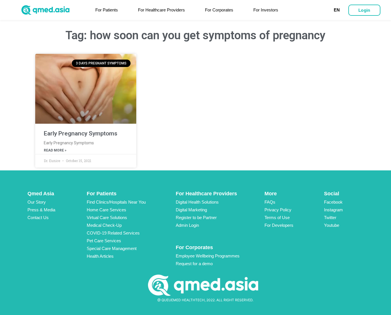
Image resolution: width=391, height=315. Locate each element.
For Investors (265, 9)
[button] (364, 10)
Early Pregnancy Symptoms (80, 133)
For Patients (106, 9)
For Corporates (219, 9)
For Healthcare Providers (161, 9)
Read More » (55, 150)
